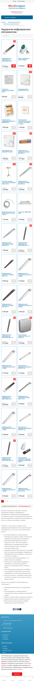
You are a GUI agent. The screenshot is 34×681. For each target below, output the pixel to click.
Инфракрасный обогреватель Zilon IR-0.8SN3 (25, 305)
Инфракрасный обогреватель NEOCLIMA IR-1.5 (7, 398)
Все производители (24, 506)
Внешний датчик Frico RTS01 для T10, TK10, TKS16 (8, 213)
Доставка (5, 648)
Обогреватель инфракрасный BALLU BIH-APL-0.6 (24, 367)
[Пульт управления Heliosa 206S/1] (25, 49)
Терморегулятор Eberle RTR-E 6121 (23, 89)
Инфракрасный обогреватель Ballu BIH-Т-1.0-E (24, 398)
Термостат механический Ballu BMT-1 (8, 90)
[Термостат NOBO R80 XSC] (25, 202)
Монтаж (5, 646)
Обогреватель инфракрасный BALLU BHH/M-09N (8, 121)
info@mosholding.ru (8, 627)
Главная (3, 22)
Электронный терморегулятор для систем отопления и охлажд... (24, 121)
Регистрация (21, 1)
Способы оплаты (7, 650)
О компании (6, 634)
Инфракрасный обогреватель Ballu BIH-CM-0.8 (8, 244)
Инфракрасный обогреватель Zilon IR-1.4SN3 (8, 428)
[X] (20, 609)
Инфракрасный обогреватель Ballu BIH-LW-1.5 (24, 152)
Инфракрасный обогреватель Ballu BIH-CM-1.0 (8, 305)
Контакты (5, 636)
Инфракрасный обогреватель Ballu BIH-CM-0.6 (24, 183)
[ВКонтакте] (14, 609)
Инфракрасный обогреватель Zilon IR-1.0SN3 (8, 367)
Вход (14, 1)
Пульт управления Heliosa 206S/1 (23, 59)
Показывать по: (6, 35)
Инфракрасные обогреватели (11, 23)
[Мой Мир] (18, 609)
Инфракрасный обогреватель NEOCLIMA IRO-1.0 (23, 244)
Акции (4, 652)
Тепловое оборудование (14, 22)
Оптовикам (5, 639)
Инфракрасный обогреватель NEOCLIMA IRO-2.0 (7, 459)
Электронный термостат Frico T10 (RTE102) (24, 336)
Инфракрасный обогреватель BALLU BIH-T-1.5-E (24, 490)
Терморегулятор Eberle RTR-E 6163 (7, 151)
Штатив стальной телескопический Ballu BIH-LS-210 (9, 183)
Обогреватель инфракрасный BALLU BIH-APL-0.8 (24, 428)
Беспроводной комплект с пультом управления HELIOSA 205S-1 (24, 459)
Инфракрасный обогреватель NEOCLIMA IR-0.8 (7, 60)
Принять (17, 674)
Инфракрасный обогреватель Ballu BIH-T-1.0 (8, 275)
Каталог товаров (10, 17)
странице (19, 669)
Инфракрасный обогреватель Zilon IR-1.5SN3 (8, 490)
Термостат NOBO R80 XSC (24, 212)
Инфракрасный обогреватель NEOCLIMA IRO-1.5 (7, 336)
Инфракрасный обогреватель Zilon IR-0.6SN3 (25, 275)
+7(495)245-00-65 (16, 12)
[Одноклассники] (16, 609)
